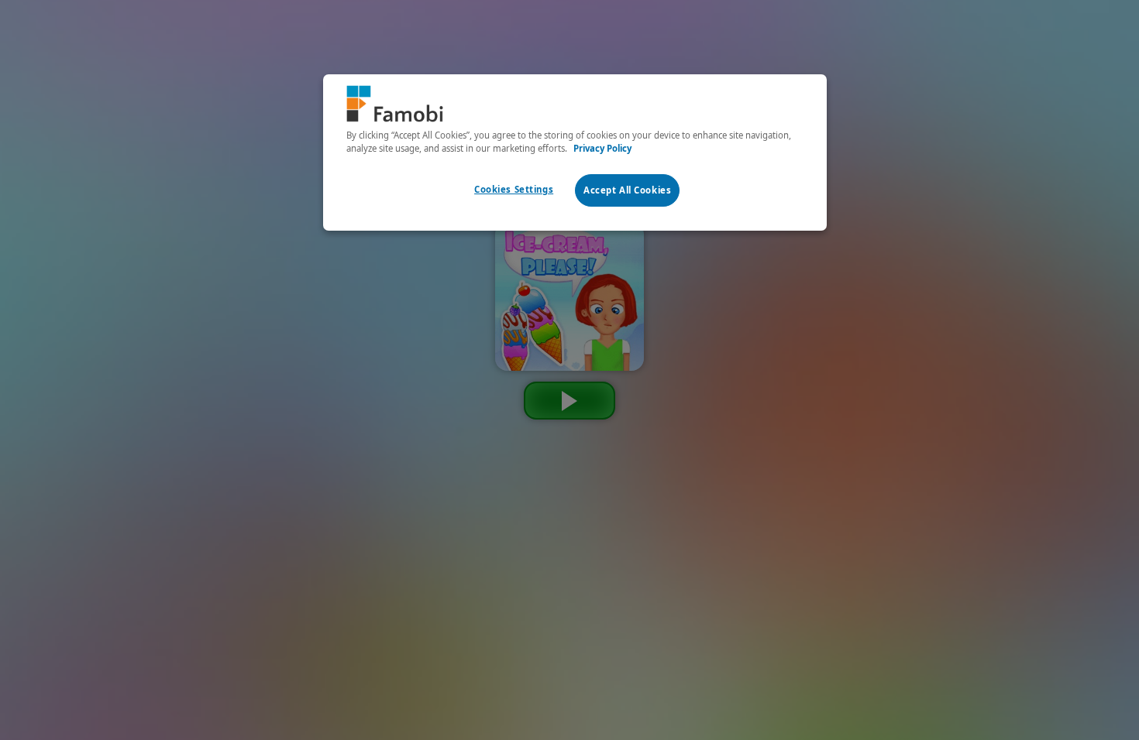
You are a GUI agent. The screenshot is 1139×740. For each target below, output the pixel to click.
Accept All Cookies (627, 190)
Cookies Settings (513, 189)
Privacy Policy (602, 148)
